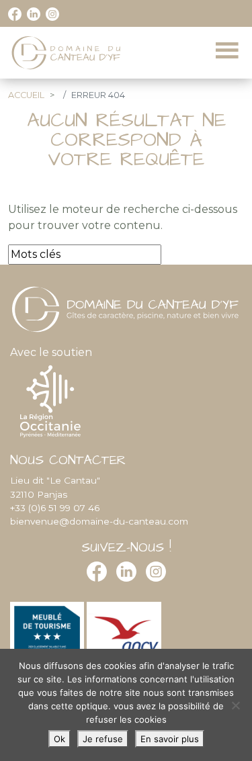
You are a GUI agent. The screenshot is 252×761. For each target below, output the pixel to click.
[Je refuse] (235, 705)
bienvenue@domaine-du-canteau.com (99, 521)
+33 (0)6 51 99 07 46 (54, 507)
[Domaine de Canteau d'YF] (67, 53)
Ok (59, 738)
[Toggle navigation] (227, 51)
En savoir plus (169, 738)
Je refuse (103, 738)
